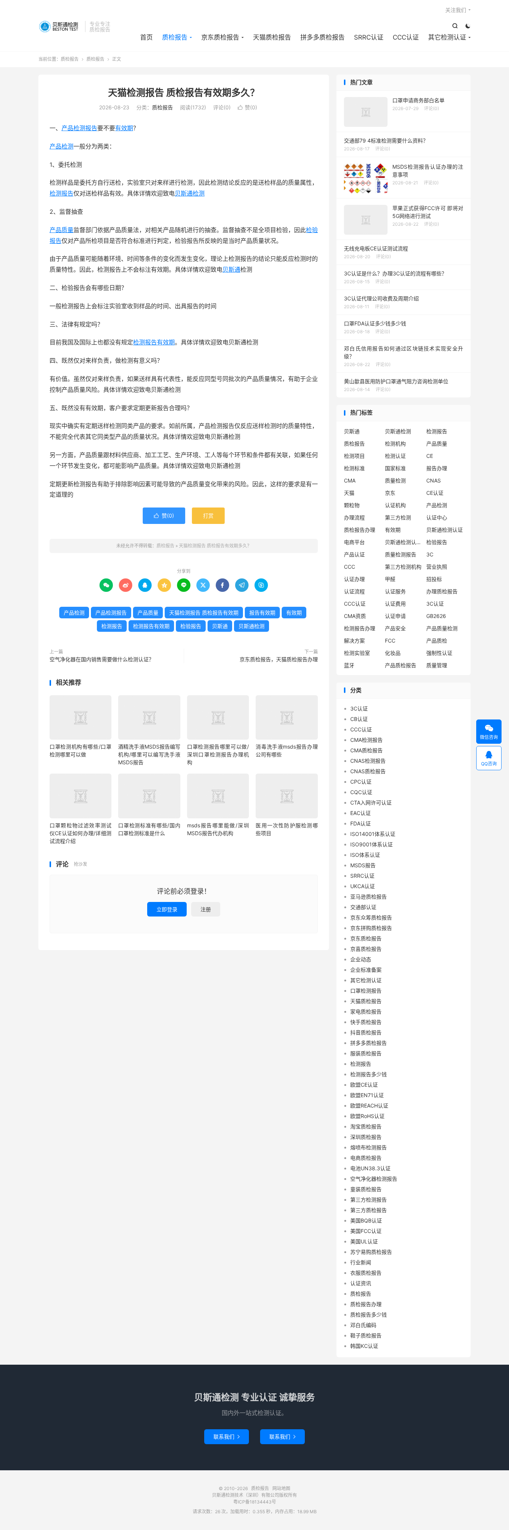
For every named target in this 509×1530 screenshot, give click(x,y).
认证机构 (395, 505)
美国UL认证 (364, 1241)
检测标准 (354, 468)
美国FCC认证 (366, 1231)
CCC (349, 566)
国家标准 (395, 468)
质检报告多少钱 (368, 1314)
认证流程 (354, 591)
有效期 (124, 128)
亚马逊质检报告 (368, 896)
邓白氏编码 (363, 1325)
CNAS (433, 480)
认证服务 (395, 591)
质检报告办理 (359, 530)
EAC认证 (360, 813)
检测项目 (354, 456)
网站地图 (281, 1488)
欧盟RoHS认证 (367, 1116)
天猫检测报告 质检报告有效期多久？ (183, 92)
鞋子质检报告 (366, 1335)
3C (429, 554)
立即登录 (167, 909)
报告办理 (436, 468)
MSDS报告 (363, 865)
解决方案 (354, 640)
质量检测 (395, 480)
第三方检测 (398, 517)
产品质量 (61, 230)
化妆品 (393, 653)
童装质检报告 (366, 1189)
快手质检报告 (366, 1022)
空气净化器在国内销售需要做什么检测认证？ (102, 659)
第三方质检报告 (368, 1210)
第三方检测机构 (403, 566)
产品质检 (436, 640)
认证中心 (436, 517)
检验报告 (190, 626)
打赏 (208, 515)
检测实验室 (357, 653)
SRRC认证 (368, 37)
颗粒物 (352, 505)
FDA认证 (360, 823)
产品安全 (395, 628)
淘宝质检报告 (366, 1126)
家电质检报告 (366, 1011)
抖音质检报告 (366, 1032)
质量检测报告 (400, 554)
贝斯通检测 (190, 193)
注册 (205, 909)
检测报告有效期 (154, 342)
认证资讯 (360, 1283)
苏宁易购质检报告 (371, 1252)
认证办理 (354, 579)
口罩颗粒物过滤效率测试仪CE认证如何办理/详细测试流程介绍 (80, 833)
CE (429, 456)
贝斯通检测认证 (444, 530)
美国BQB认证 (366, 1220)
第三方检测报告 (368, 1199)
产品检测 (61, 146)
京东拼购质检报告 (371, 928)
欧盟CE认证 (364, 1084)
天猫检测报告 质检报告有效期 (203, 612)
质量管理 (436, 665)
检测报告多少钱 (368, 1074)
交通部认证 (363, 907)
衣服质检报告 (366, 1273)
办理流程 (354, 517)
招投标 (434, 579)
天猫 (349, 493)
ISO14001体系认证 (372, 834)
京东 (390, 493)
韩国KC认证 (364, 1346)
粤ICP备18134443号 (254, 1502)
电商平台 (354, 542)
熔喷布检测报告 (368, 1147)
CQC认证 (361, 792)
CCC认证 (406, 37)
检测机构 (395, 443)
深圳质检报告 (366, 1137)
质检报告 (59, 26)
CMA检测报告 (366, 740)
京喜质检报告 (366, 949)
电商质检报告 (366, 1158)
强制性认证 (439, 653)
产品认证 (354, 554)
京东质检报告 (220, 37)
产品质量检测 (442, 628)
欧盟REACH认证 (369, 1105)
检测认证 (395, 456)
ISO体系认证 (365, 855)
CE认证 (434, 493)
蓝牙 (349, 665)
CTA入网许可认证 (371, 802)
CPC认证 (361, 781)
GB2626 (436, 616)
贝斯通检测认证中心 (403, 542)
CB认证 (359, 719)
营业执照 (436, 566)
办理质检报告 (442, 591)
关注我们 (455, 10)
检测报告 (61, 193)
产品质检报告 (400, 665)
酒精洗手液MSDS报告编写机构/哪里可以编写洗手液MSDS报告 (149, 754)
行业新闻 (360, 1262)
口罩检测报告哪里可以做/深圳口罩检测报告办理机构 (218, 754)
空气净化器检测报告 (373, 1178)
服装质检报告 (366, 1053)
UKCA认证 (362, 886)
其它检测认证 (447, 37)
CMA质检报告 (366, 750)
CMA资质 (355, 616)
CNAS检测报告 (368, 761)
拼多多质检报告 (322, 37)
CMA (349, 480)
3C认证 (435, 603)
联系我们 (227, 1436)
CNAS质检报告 (368, 771)
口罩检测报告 (366, 990)
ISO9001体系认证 (371, 844)
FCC (390, 640)
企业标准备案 (366, 970)
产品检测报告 (79, 128)
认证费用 (395, 603)
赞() (247, 107)
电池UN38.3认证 (370, 1168)
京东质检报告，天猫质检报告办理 (279, 659)
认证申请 (395, 616)
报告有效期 (262, 612)
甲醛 (390, 579)
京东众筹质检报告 (371, 917)
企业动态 (360, 959)
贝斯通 (231, 269)
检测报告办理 (359, 628)
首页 (146, 37)
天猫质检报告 (272, 37)
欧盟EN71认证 (367, 1095)
